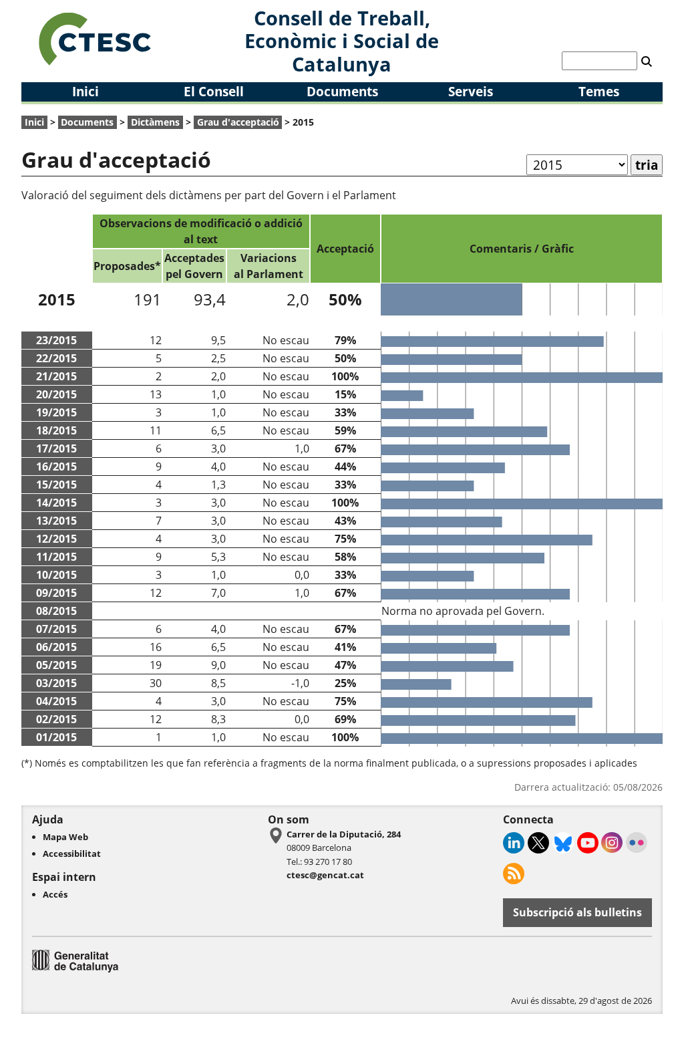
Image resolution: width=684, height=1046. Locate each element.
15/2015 (56, 484)
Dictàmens (155, 122)
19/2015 (56, 412)
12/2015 (56, 538)
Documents (342, 91)
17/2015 (56, 448)
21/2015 (56, 376)
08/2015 (56, 611)
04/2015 (56, 701)
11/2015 (56, 556)
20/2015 (56, 394)
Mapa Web (65, 837)
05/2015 (56, 665)
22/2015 (56, 358)
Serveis (470, 91)
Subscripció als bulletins (577, 912)
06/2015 (56, 647)
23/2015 (56, 340)
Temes (598, 91)
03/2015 (56, 683)
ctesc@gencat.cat (325, 875)
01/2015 (56, 737)
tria (646, 165)
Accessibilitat (72, 853)
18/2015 (56, 430)
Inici (85, 91)
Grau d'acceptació (238, 122)
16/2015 (56, 466)
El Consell (214, 91)
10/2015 (56, 574)
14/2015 (56, 502)
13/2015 (56, 520)
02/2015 (56, 719)
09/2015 (56, 592)
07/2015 (56, 629)
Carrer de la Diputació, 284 (344, 834)
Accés (55, 894)
